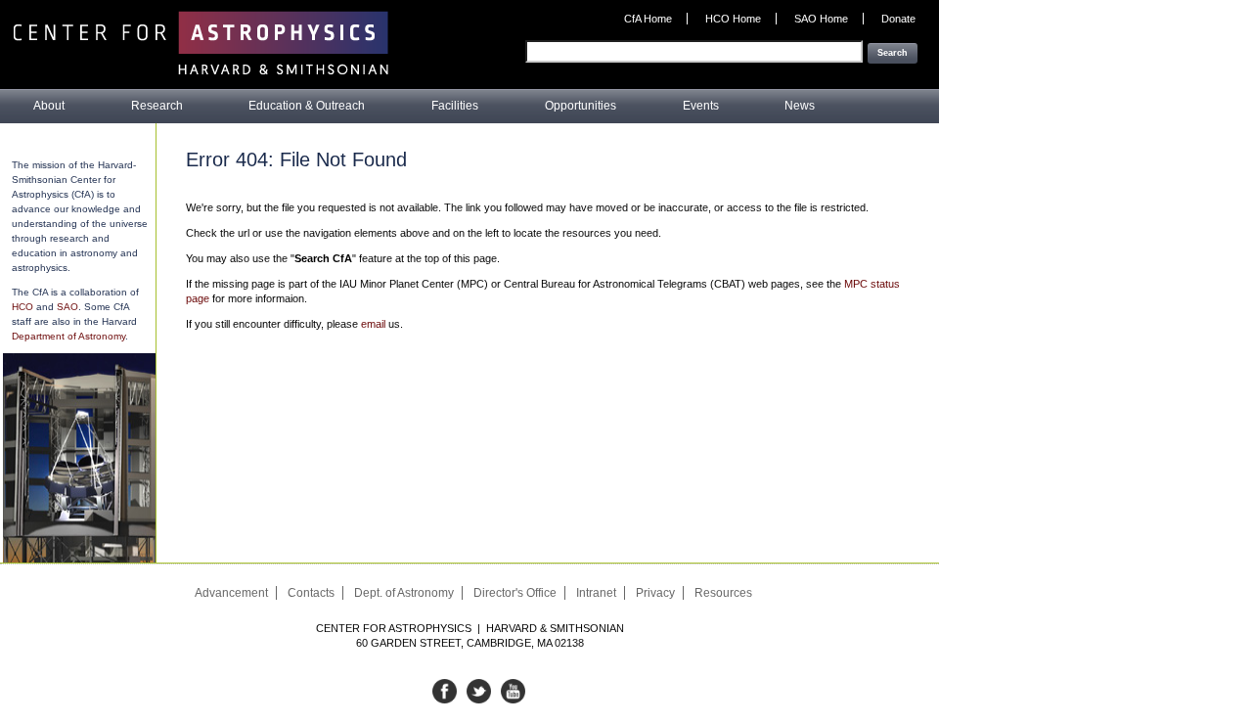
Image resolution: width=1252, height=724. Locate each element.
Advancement (231, 593)
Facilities (454, 106)
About (49, 106)
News (799, 106)
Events (701, 106)
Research (157, 106)
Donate (898, 18)
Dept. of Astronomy (404, 593)
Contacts (311, 593)
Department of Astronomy (68, 336)
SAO (67, 306)
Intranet (596, 593)
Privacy (655, 593)
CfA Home (648, 18)
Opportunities (580, 106)
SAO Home (821, 18)
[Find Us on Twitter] (479, 699)
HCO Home (733, 18)
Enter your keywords (866, 32)
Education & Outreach (306, 106)
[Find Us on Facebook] (444, 699)
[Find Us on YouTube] (513, 699)
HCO (22, 306)
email (373, 324)
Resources (723, 593)
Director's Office (515, 593)
